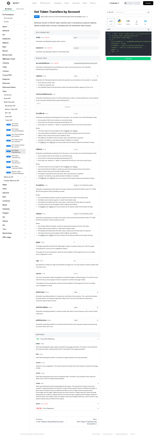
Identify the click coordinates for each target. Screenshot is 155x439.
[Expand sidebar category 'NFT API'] (25, 113)
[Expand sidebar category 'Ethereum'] (25, 83)
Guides (34, 3)
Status (92, 3)
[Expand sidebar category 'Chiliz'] (25, 67)
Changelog (57, 3)
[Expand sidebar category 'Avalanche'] (25, 38)
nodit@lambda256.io (121, 434)
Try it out (128, 58)
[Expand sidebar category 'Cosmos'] (25, 71)
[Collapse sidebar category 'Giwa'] (25, 91)
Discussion (76, 3)
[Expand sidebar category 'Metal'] (25, 205)
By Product (20, 9)
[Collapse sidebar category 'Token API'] (25, 120)
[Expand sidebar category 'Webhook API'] (25, 177)
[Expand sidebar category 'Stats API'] (25, 116)
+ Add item (67, 107)
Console (148, 3)
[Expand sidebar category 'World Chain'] (25, 233)
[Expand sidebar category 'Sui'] (25, 225)
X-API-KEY (110, 12)
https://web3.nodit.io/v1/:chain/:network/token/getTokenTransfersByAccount (63, 16)
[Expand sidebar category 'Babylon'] (25, 42)
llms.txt (132, 434)
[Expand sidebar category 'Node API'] (25, 98)
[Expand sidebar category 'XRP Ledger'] (25, 237)
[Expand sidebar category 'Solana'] (25, 221)
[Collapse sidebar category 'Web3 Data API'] (25, 102)
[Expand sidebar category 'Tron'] (25, 229)
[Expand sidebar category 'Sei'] (25, 217)
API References (45, 3)
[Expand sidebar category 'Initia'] (25, 188)
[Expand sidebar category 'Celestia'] (25, 63)
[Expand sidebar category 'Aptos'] (25, 26)
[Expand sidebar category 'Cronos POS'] (25, 75)
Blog (84, 3)
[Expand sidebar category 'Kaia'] (25, 196)
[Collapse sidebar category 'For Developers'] (25, 14)
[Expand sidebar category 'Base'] (25, 46)
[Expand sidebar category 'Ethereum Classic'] (25, 87)
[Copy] (148, 29)
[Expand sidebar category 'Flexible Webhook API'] (25, 180)
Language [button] (113, 3)
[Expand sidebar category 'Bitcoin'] (25, 50)
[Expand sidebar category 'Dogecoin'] (25, 79)
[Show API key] (148, 12)
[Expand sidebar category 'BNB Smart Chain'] (25, 59)
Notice (67, 3)
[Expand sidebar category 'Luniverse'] (25, 200)
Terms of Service (108, 434)
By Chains (8, 9)
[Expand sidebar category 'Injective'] (25, 192)
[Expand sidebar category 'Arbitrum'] (25, 30)
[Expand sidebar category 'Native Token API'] (25, 109)
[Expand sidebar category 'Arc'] (25, 34)
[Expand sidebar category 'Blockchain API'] (25, 105)
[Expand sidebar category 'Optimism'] (25, 209)
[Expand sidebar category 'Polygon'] (25, 213)
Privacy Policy (96, 434)
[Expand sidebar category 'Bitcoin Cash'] (25, 55)
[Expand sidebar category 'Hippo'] (25, 184)
